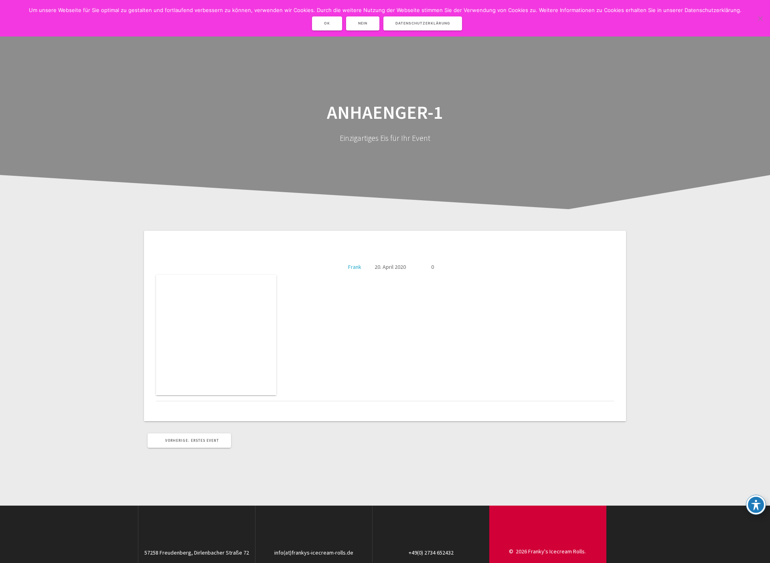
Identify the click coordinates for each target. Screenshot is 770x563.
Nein (362, 23)
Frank (354, 266)
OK (327, 23)
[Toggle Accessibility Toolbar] (756, 504)
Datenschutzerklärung (422, 23)
